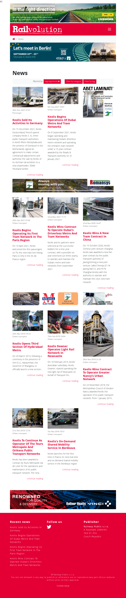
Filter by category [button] (73, 81)
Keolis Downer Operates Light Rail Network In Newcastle (61, 351)
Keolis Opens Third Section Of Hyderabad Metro (27, 347)
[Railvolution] (38, 29)
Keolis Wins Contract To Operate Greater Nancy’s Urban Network (97, 374)
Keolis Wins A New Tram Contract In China (96, 236)
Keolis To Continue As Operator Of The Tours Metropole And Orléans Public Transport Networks (27, 446)
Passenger (17, 113)
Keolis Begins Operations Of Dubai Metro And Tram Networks (62, 121)
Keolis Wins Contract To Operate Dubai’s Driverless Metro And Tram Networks (62, 232)
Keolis (51, 81)
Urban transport (55, 109)
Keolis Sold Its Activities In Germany (27, 121)
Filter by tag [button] (90, 81)
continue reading (35, 174)
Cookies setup (63, 585)
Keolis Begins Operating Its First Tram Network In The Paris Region (27, 235)
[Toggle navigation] (109, 29)
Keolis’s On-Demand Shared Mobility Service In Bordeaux (61, 444)
